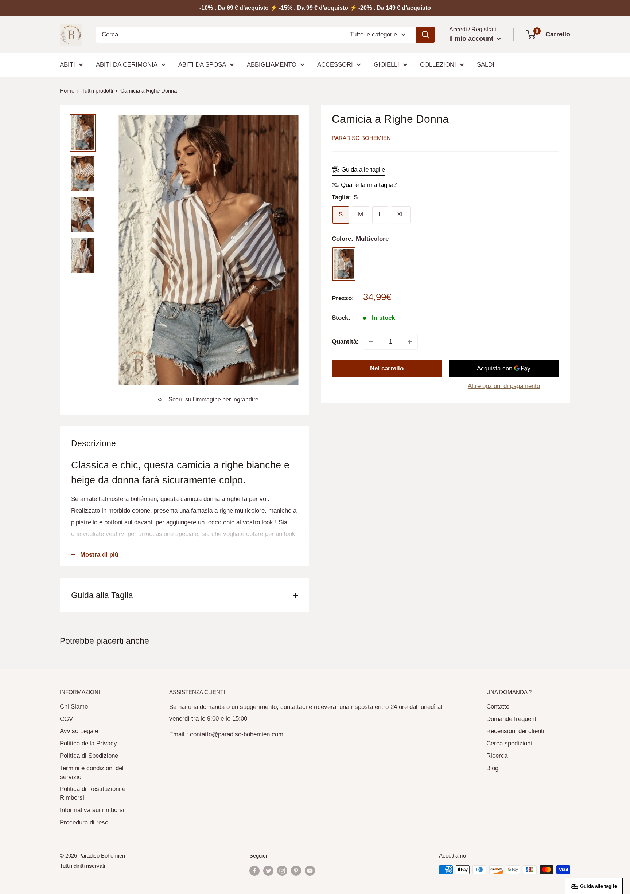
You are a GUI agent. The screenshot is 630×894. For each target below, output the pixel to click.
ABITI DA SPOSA (202, 64)
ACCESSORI (335, 64)
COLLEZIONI (438, 64)
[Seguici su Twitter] (268, 870)
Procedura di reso (84, 822)
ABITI (67, 64)
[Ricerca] (425, 35)
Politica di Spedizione (89, 755)
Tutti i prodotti (97, 90)
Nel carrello (387, 368)
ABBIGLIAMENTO (271, 64)
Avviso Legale (79, 731)
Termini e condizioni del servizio (92, 772)
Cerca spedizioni (509, 743)
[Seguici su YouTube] (310, 870)
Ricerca (497, 755)
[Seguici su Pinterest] (296, 870)
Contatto (497, 706)
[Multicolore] (343, 264)
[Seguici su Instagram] (282, 870)
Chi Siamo (74, 706)
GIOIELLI (386, 64)
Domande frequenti (512, 718)
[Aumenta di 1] (409, 341)
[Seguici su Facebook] (254, 870)
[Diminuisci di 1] (371, 341)
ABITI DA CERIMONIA (127, 64)
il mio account (472, 38)
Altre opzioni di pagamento (504, 386)
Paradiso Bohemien (361, 138)
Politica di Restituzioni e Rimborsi (92, 793)
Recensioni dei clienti (515, 731)
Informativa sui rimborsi (92, 810)
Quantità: (345, 341)
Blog (492, 768)
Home (67, 90)
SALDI (485, 64)
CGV (66, 718)
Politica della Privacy (88, 743)
